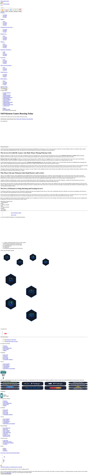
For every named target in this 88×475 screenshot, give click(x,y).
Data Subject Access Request (9, 368)
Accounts (5, 14)
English (4, 93)
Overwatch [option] (3, 57)
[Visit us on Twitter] (4, 457)
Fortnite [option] (2, 19)
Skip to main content (5, 1)
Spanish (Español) (7, 95)
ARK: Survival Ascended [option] (6, 65)
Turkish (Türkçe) (6, 103)
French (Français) (6, 96)
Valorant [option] (2, 41)
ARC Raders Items (7, 432)
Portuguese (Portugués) (8, 102)
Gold (4, 51)
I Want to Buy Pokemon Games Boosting (24, 118)
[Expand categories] (12, 27)
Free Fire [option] (2, 12)
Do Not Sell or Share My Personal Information (10, 452)
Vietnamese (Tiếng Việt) (8, 104)
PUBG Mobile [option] (4, 78)
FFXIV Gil (5, 433)
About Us (5, 345)
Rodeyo (4, 448)
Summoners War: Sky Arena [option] (6, 27)
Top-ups (4, 17)
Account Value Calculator (8, 442)
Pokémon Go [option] (3, 33)
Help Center (5, 354)
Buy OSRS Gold (6, 428)
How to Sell (13, 214)
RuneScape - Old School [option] (6, 49)
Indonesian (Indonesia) (7, 97)
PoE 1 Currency (6, 430)
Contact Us (5, 356)
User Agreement (6, 363)
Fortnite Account (6, 434)
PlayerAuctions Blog (7, 348)
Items (4, 21)
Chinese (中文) (6, 105)
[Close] (6, 90)
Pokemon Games (6, 109)
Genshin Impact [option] (4, 72)
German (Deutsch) (7, 92)
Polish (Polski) (6, 101)
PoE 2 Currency (6, 431)
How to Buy (5, 357)
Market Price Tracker (7, 441)
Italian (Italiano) (6, 98)
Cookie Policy (6, 367)
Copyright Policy (6, 366)
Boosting (5, 16)
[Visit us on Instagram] (3, 460)
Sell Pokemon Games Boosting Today (8, 118)
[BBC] (5, 333)
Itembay (4, 449)
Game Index (5, 347)
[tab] (3, 10)
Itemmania (5, 450)
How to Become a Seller (16, 212)
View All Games (4, 86)
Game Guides (6, 349)
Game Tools (5, 440)
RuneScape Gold (6, 436)
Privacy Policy (6, 365)
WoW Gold (5, 429)
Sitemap (4, 350)
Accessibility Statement (8, 359)
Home (4, 108)
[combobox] (6, 7)
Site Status (5, 444)
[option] (45, 92)
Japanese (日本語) (7, 99)
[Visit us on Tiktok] (3, 462)
